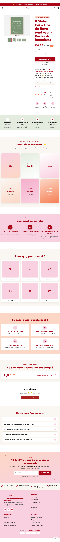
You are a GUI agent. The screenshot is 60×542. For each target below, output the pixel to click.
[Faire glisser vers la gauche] (5, 40)
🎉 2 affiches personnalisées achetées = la (30, 4)
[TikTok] (8, 509)
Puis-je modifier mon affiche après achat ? (30, 429)
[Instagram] (5, 509)
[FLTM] (27, 8)
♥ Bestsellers (34, 499)
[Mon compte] (55, 8)
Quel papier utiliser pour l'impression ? (30, 419)
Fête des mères (35, 502)
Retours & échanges (9, 522)
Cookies (43, 536)
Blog (32, 520)
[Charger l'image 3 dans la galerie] (19, 40)
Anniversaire (34, 507)
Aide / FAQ (7, 517)
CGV (27, 536)
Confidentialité (34, 536)
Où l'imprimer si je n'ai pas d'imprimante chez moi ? (30, 424)
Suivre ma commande (10, 525)
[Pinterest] (12, 509)
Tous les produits (36, 497)
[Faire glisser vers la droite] (28, 40)
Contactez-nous (8, 520)
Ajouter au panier (44, 59)
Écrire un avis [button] (30, 398)
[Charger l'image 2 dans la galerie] (14, 40)
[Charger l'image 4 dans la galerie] (24, 40)
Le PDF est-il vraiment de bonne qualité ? (30, 434)
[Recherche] (51, 8)
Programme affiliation (37, 525)
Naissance (34, 505)
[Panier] (58, 8)
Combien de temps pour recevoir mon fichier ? (30, 440)
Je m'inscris (44, 472)
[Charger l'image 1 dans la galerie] (9, 40)
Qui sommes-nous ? (37, 517)
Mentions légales (19, 536)
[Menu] (2, 8)
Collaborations (35, 522)
